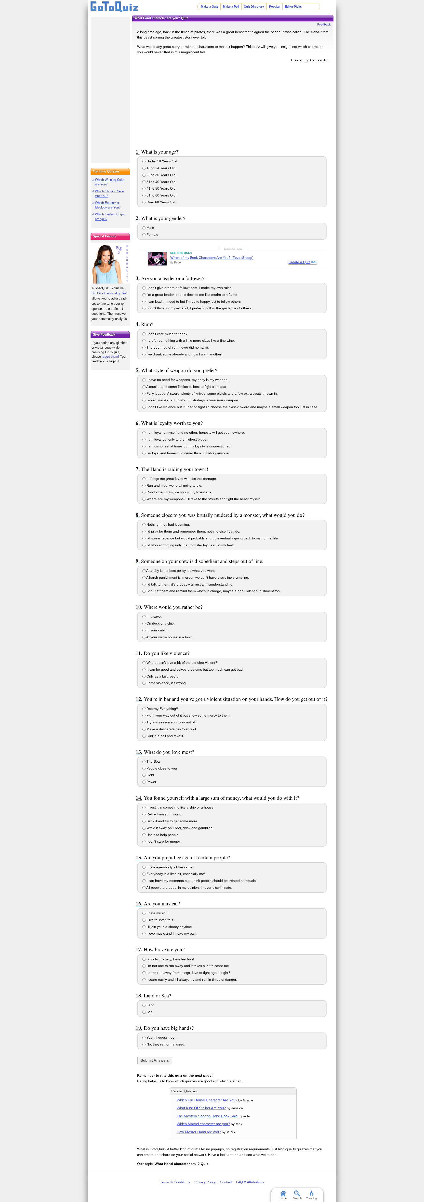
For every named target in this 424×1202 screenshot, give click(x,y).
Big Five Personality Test (109, 293)
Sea (149, 1012)
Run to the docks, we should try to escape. (179, 492)
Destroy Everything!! (162, 709)
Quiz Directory (254, 6)
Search (297, 1198)
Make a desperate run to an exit (171, 729)
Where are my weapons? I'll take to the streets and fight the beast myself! (203, 499)
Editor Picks (293, 6)
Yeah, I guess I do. (160, 1037)
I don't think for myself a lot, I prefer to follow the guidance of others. (199, 308)
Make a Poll (231, 6)
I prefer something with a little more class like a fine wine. (190, 340)
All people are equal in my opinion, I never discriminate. (189, 887)
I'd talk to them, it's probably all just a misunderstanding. (189, 584)
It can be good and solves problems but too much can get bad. (195, 669)
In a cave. (154, 616)
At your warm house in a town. (169, 637)
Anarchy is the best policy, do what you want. (181, 571)
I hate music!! (156, 913)
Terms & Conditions (175, 1182)
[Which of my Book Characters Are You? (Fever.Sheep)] (157, 258)
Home (283, 1198)
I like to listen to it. (160, 920)
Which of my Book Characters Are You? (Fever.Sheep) (211, 258)
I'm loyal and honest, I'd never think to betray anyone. (188, 453)
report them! (110, 356)
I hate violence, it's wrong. (166, 683)
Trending (311, 1198)
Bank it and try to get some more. (172, 821)
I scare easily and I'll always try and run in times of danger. (191, 979)
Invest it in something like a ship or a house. (180, 807)
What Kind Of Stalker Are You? (201, 1108)
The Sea (153, 761)
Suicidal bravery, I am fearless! (170, 959)
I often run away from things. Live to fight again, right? (188, 973)
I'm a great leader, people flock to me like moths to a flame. (192, 295)
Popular (274, 6)
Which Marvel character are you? (203, 1124)
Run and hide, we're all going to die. (174, 485)
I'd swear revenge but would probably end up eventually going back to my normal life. (212, 538)
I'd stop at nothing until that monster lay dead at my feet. (190, 545)
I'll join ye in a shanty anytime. (169, 927)
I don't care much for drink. (167, 334)
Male (150, 228)
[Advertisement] (233, 104)
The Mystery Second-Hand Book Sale (207, 1116)
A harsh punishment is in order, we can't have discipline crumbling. (197, 577)
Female (152, 234)
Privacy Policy (205, 1182)
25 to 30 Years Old (160, 175)
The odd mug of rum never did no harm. (177, 347)
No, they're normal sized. (165, 1044)
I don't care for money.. (164, 841)
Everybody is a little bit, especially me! (175, 874)
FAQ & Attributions (250, 1182)
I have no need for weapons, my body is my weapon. (187, 380)
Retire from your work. (163, 814)
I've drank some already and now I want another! (184, 354)
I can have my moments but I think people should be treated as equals (201, 881)
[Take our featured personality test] (110, 263)
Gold (150, 775)
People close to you (161, 768)
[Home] (114, 6)
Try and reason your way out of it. (172, 722)
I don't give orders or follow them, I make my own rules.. (189, 288)
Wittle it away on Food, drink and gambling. (179, 828)
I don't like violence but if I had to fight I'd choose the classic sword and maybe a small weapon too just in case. (232, 407)
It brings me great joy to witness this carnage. (181, 479)
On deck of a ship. (160, 623)
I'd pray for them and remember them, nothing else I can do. (193, 531)
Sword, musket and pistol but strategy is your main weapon (192, 400)
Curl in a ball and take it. (165, 736)
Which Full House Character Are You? (207, 1100)
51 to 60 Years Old (160, 195)
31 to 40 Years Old (160, 182)
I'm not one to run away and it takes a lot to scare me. (188, 966)
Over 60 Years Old (160, 202)
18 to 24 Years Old (160, 168)
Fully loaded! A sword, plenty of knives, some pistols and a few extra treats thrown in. (212, 393)
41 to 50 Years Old (160, 188)
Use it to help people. (162, 835)
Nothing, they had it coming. (168, 524)
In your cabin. (157, 630)
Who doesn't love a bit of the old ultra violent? (181, 663)
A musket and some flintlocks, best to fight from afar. (186, 387)
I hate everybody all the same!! (170, 867)
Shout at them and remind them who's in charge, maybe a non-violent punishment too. (213, 591)
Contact (226, 1182)
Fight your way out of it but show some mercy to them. (188, 715)
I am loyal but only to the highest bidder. (177, 439)
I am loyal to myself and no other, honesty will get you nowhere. (195, 432)
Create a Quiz (299, 262)
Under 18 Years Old (161, 161)
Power (151, 782)
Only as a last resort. (162, 676)
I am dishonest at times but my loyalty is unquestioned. (188, 446)
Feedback (324, 24)
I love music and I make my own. (171, 933)
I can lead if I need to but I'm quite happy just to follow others (193, 301)
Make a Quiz (209, 6)
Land (150, 1005)
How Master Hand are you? (199, 1132)
